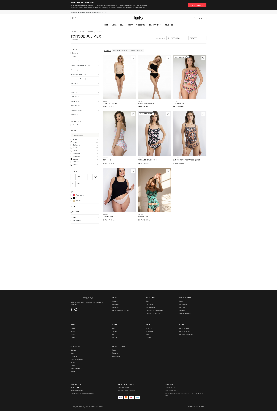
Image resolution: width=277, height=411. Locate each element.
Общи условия (151, 307)
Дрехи (73, 328)
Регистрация (183, 304)
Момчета (149, 328)
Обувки (73, 331)
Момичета (149, 331)
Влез (181, 301)
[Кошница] (205, 18)
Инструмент (116, 356)
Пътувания (149, 304)
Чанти (73, 365)
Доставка (115, 304)
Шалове (73, 350)
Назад (74, 53)
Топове (90, 32)
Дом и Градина (155, 25)
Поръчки (182, 307)
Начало (73, 32)
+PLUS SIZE (168, 25)
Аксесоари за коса (77, 359)
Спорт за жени (184, 328)
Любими (182, 310)
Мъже (114, 25)
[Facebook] (72, 309)
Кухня (114, 350)
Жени (106, 25)
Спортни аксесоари (185, 334)
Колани (73, 371)
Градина (115, 353)
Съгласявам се (197, 5)
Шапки (73, 353)
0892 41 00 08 (76, 387)
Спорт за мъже (184, 331)
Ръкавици (74, 356)
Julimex (99, 32)
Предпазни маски (76, 368)
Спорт (130, 25)
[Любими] (196, 18)
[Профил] (200, 18)
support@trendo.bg (77, 390)
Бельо (82, 32)
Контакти (115, 301)
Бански (73, 338)
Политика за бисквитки (153, 313)
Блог (147, 301)
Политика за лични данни (154, 310)
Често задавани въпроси (120, 310)
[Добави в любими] (133, 58)
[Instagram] (75, 309)
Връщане (115, 307)
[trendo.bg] (138, 18)
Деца (122, 25)
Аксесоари (140, 25)
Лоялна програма (185, 313)
